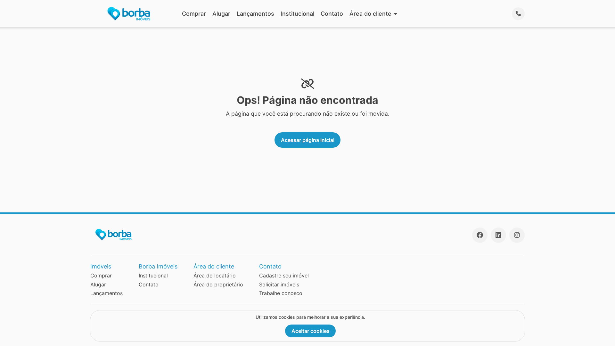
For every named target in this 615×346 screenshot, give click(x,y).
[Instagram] (517, 235)
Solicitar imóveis (279, 284)
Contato (332, 13)
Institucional (297, 13)
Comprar (194, 13)
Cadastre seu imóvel (284, 275)
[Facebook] (480, 235)
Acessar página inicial (307, 140)
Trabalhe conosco (280, 293)
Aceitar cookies (310, 331)
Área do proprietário (218, 284)
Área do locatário (214, 275)
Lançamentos (255, 13)
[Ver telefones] (518, 13)
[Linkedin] (498, 235)
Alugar (221, 13)
